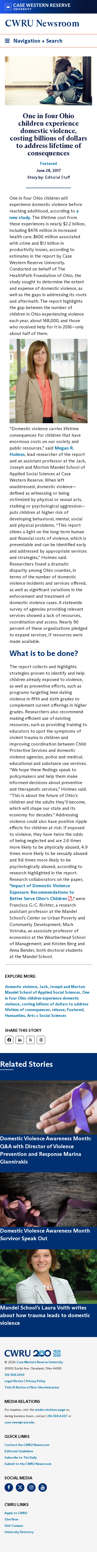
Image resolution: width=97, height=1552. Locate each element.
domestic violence (21, 986)
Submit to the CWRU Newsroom (28, 1464)
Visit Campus (14, 1526)
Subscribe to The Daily (21, 1457)
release (58, 1009)
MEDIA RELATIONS (22, 1402)
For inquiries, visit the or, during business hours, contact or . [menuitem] (38, 1416)
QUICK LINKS (17, 1436)
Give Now (11, 1519)
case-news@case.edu (19, 1422)
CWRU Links (17, 1505)
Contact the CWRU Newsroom (27, 1445)
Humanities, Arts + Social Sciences (35, 1015)
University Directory (19, 1532)
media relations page (50, 1410)
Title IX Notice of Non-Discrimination (32, 1387)
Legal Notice (14, 1381)
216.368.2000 (15, 1375)
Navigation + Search (32, 42)
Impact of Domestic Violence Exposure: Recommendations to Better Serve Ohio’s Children (41, 892)
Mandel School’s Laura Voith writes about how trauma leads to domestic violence (45, 1315)
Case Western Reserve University (39, 1362)
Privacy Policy (35, 1381)
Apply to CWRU (16, 1513)
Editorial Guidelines (19, 1451)
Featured (75, 1009)
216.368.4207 (57, 1416)
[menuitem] (48, 1445)
